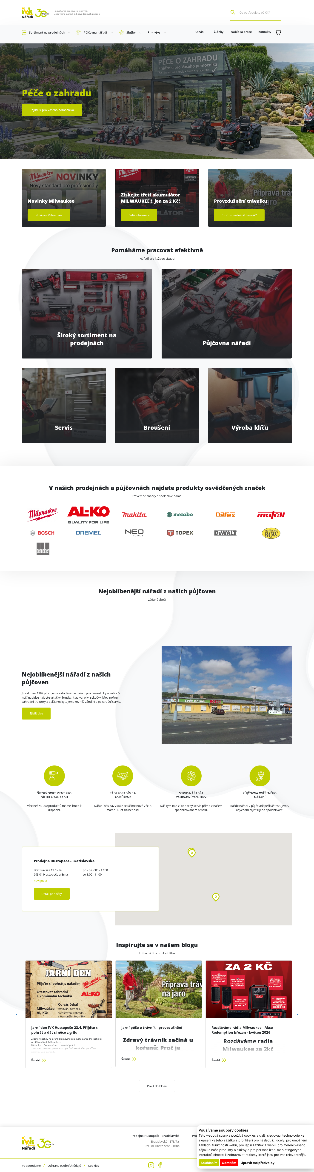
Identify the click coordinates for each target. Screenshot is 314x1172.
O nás (199, 32)
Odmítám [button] (229, 1163)
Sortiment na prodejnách (47, 32)
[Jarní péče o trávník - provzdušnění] (159, 989)
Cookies (93, 1165)
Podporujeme (31, 1165)
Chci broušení (157, 383)
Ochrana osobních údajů (64, 1165)
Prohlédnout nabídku (87, 303)
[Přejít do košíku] (283, 32)
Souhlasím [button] (209, 1163)
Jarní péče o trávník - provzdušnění (151, 1027)
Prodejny (154, 32)
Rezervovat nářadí (226, 311)
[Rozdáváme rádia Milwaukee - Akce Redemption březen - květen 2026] (249, 989)
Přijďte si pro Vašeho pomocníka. (52, 110)
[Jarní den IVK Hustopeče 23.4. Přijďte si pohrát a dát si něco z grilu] (69, 989)
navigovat (40, 881)
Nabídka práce (241, 32)
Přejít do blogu (157, 1086)
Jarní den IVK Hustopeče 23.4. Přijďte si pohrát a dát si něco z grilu (65, 1030)
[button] (192, 853)
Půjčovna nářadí (95, 32)
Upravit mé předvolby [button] (257, 1163)
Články (218, 32)
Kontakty (264, 32)
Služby (131, 32)
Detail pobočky (51, 894)
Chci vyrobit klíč (250, 387)
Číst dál (35, 1059)
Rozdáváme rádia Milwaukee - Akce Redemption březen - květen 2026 (242, 1030)
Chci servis (64, 391)
